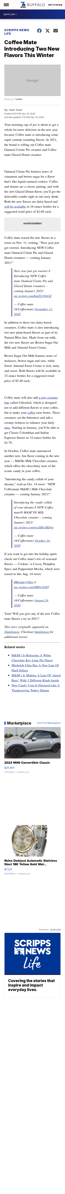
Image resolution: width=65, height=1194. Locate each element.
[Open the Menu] (6, 5)
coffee (31, 412)
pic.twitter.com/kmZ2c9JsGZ (32, 296)
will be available (15, 206)
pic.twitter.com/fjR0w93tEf (31, 587)
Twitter (18, 99)
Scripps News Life (16, 31)
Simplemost (11, 632)
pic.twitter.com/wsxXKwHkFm (33, 527)
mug (7, 427)
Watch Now (54, 5)
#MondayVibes (23, 582)
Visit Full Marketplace (49, 723)
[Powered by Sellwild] (55, 929)
